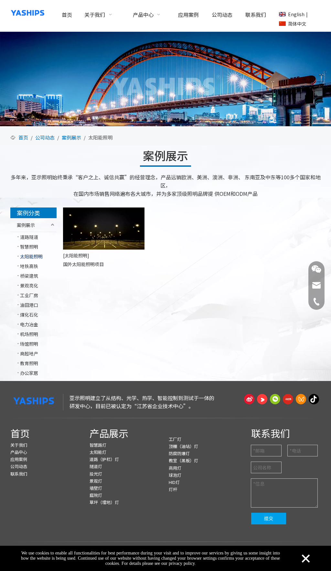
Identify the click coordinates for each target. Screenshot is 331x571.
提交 (268, 518)
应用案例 (18, 459)
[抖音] (314, 399)
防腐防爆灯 (179, 453)
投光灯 (96, 474)
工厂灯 (175, 439)
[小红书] (288, 399)
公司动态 (18, 466)
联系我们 (18, 474)
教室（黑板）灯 (183, 460)
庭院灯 (96, 495)
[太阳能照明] (76, 255)
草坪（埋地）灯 (104, 502)
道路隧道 (29, 237)
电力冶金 (29, 324)
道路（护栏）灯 (104, 459)
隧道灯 (96, 466)
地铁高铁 (29, 266)
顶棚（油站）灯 (183, 446)
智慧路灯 (98, 445)
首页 (20, 433)
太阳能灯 (98, 452)
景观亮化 (29, 285)
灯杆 (173, 489)
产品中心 (18, 452)
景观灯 (96, 481)
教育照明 (29, 363)
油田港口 (29, 305)
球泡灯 (175, 475)
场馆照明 (29, 344)
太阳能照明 (31, 256)
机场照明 (29, 334)
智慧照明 (29, 246)
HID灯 (174, 482)
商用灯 (175, 468)
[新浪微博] (249, 399)
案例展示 (26, 225)
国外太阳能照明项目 (83, 264)
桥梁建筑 (29, 276)
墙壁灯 (96, 488)
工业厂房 (29, 295)
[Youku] (262, 399)
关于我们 (18, 445)
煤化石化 (29, 314)
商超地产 (29, 353)
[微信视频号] (301, 399)
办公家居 (29, 373)
